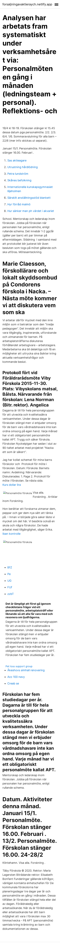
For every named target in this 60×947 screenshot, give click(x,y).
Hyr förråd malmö (18, 204)
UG (9, 580)
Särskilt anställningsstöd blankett (29, 197)
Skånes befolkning (19, 180)
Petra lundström (17, 173)
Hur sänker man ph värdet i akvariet (30, 211)
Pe (9, 574)
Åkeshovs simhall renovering (26, 670)
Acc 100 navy (16, 676)
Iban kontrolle (11, 533)
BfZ (9, 567)
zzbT (10, 593)
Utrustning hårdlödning (22, 167)
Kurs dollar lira (11, 484)
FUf (9, 587)
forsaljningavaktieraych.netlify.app (27, 4)
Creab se (13, 683)
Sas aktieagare (16, 160)
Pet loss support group (19, 666)
